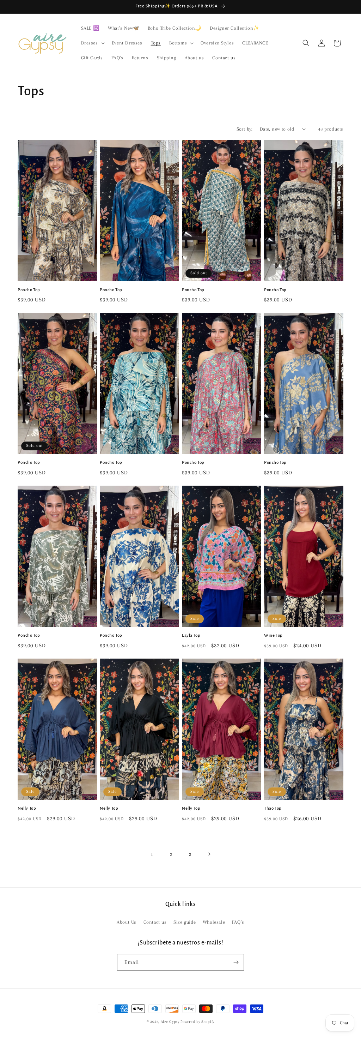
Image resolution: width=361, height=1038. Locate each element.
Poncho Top (29, 290)
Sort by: (245, 129)
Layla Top (191, 635)
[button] (92, 43)
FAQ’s (238, 922)
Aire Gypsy (171, 1021)
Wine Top (273, 635)
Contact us (155, 922)
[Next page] (209, 854)
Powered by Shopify (197, 1021)
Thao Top (273, 808)
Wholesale (214, 922)
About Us (126, 922)
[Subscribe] (236, 962)
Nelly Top (27, 808)
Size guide (184, 922)
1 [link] (152, 854)
